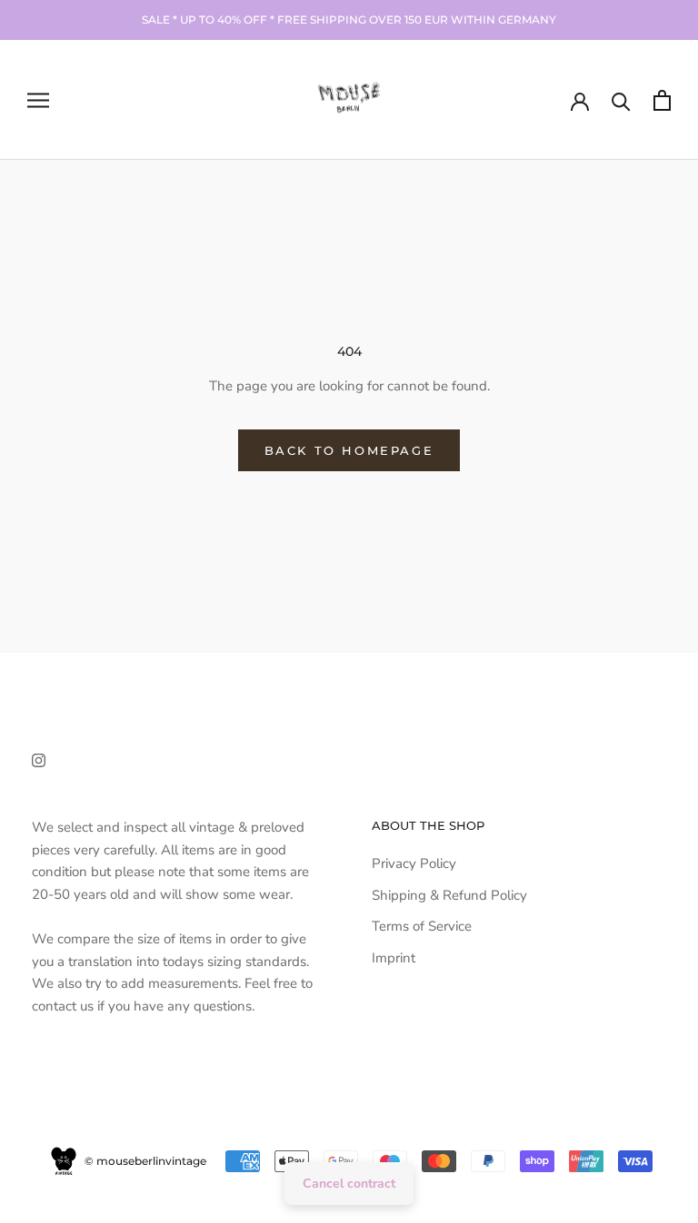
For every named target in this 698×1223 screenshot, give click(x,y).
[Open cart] (662, 100)
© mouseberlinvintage (144, 1161)
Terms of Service (422, 926)
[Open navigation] (38, 100)
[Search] (621, 100)
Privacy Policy (414, 863)
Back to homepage (349, 450)
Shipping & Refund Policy (449, 895)
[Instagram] (38, 759)
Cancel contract (349, 1183)
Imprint (393, 958)
